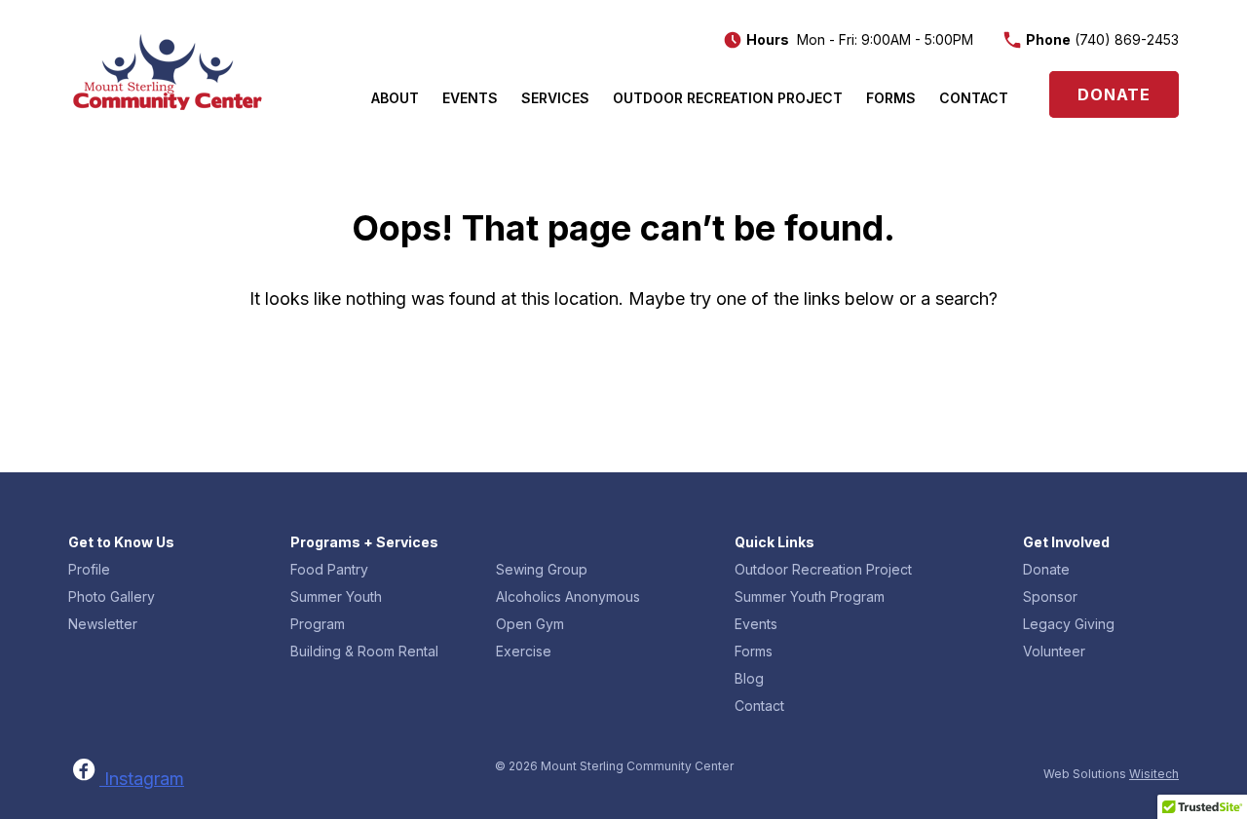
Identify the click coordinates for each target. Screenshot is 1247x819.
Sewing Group (541, 569)
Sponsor (1050, 596)
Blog (749, 678)
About (395, 98)
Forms (891, 98)
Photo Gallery (111, 596)
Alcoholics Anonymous (568, 596)
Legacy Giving (1069, 623)
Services (555, 98)
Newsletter (102, 623)
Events (470, 98)
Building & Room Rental (364, 651)
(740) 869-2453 (1127, 39)
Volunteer (1054, 651)
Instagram (144, 778)
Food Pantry (329, 569)
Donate (1046, 569)
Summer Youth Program (810, 596)
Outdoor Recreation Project (728, 98)
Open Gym (530, 623)
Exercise (523, 651)
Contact (973, 98)
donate (1114, 94)
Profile (89, 569)
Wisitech (1154, 773)
